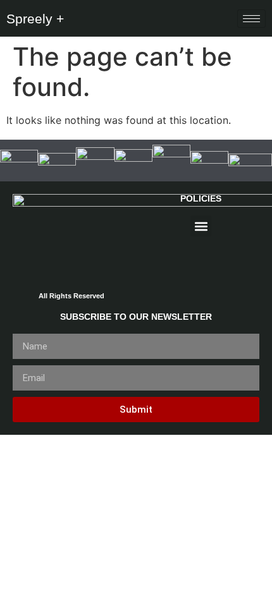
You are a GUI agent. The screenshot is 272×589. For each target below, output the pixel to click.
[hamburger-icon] (251, 18)
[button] (200, 226)
